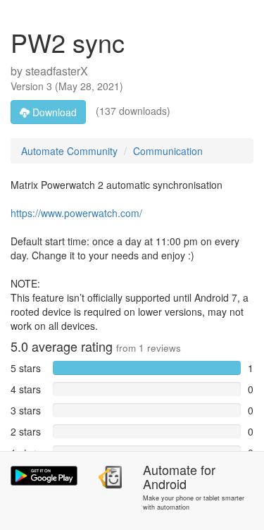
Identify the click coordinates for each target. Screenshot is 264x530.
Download (53, 112)
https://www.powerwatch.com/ (76, 213)
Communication (168, 151)
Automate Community (69, 151)
